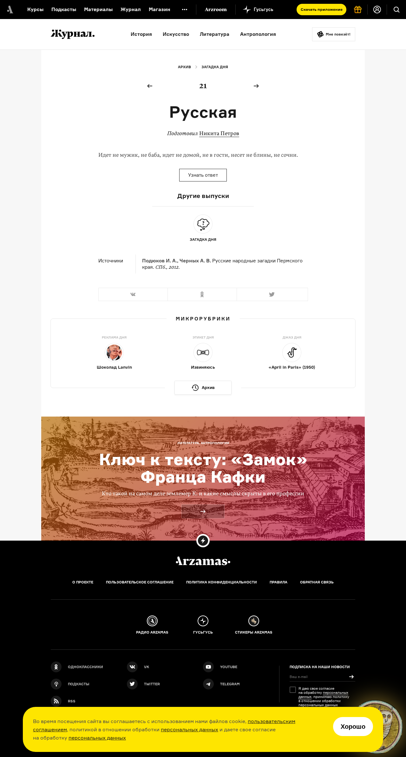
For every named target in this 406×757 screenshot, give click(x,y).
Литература (214, 34)
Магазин (159, 9)
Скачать (322, 9)
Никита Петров (219, 133)
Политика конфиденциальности (221, 582)
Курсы (35, 9)
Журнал (131, 9)
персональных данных (189, 729)
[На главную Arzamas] (9, 9)
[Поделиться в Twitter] (272, 294)
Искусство (176, 34)
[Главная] (203, 560)
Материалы (98, 9)
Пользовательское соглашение (140, 582)
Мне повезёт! (338, 34)
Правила (278, 582)
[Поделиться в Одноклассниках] (202, 294)
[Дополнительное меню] (184, 9)
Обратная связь (317, 582)
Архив (184, 67)
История (141, 34)
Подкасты (63, 9)
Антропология (258, 34)
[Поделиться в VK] (132, 294)
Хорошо (353, 726)
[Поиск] (396, 9)
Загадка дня (214, 67)
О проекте (82, 582)
